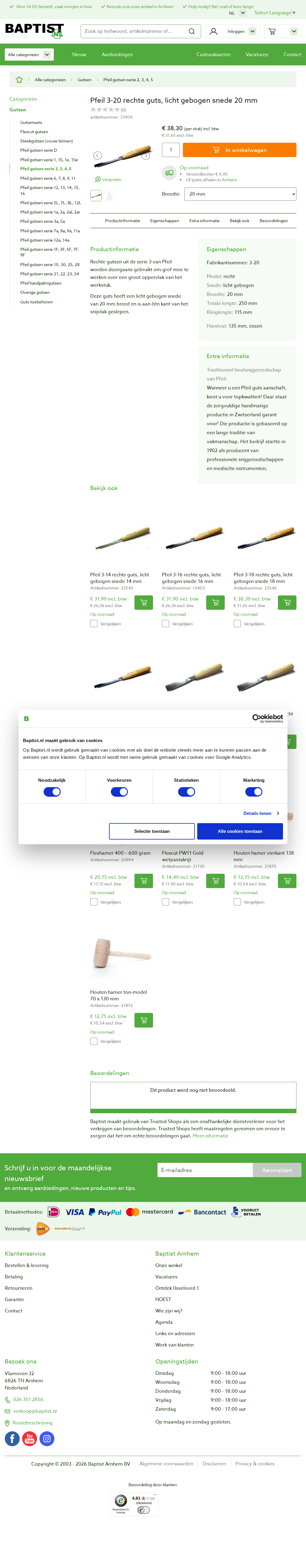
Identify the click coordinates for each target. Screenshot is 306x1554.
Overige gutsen (35, 292)
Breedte (171, 194)
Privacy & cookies (255, 1464)
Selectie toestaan (152, 831)
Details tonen (257, 813)
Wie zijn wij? (168, 1311)
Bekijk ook (239, 220)
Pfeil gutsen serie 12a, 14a (44, 240)
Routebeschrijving (33, 1422)
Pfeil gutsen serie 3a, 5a (42, 221)
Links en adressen (175, 1333)
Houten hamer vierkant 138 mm (264, 856)
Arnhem (229, 179)
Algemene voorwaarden (166, 1464)
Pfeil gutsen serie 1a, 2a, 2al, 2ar (50, 212)
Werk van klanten (174, 1345)
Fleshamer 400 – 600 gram (120, 853)
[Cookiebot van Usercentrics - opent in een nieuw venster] (257, 718)
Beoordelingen (274, 220)
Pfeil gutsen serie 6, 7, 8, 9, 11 (47, 178)
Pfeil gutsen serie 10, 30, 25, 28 (49, 264)
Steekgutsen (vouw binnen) (46, 141)
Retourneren (18, 1288)
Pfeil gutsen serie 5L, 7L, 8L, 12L (50, 202)
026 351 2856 (28, 1399)
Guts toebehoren (36, 302)
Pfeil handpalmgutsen (40, 283)
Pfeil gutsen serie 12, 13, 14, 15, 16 (49, 190)
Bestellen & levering (27, 1265)
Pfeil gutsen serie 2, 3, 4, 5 (128, 79)
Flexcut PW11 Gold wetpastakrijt (183, 856)
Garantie (14, 1299)
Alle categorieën (23, 54)
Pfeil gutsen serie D (38, 150)
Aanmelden (277, 1170)
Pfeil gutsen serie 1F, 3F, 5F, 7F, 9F (49, 252)
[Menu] (154, 1496)
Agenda (164, 1322)
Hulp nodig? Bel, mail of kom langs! (221, 6)
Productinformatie (122, 220)
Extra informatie (204, 220)
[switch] (119, 792)
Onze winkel (168, 1265)
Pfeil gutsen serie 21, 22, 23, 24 (49, 274)
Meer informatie (211, 1136)
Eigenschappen (164, 220)
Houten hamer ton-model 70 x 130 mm (118, 995)
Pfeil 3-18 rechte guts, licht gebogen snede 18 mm (263, 578)
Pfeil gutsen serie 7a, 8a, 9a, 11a (50, 231)
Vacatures (257, 54)
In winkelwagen (245, 150)
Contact (292, 54)
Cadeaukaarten (213, 54)
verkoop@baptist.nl (35, 1411)
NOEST (163, 1299)
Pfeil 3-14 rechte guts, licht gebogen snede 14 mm (119, 578)
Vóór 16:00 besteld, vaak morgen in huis (53, 6)
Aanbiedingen (117, 54)
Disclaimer (214, 1464)
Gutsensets (31, 122)
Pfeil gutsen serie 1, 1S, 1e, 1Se (49, 159)
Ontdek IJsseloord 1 (177, 1288)
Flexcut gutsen (34, 131)
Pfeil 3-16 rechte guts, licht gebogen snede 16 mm (191, 578)
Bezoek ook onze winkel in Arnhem (140, 6)
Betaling (14, 1276)
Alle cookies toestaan (240, 831)
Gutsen (84, 79)
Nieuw (79, 54)
